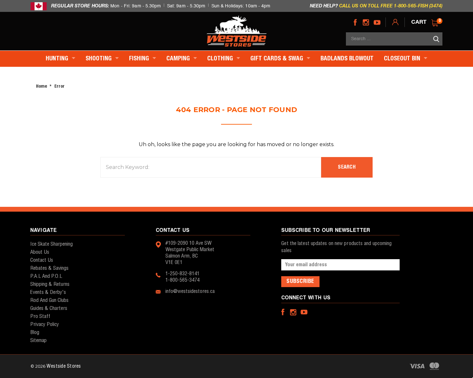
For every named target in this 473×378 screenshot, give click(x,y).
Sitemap (38, 340)
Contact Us (41, 260)
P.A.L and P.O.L (46, 276)
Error (59, 86)
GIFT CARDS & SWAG (277, 59)
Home (41, 86)
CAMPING (178, 59)
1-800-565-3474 (182, 280)
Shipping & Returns (50, 284)
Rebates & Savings (49, 268)
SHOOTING (99, 59)
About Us (39, 252)
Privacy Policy (44, 324)
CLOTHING (221, 59)
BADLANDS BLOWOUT (347, 59)
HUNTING (58, 59)
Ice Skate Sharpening (51, 244)
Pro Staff (40, 316)
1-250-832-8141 (182, 273)
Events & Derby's (48, 292)
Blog (34, 332)
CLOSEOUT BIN (403, 59)
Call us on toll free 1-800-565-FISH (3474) (390, 5)
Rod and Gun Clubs (49, 300)
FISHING (140, 59)
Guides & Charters (48, 308)
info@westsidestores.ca (190, 291)
